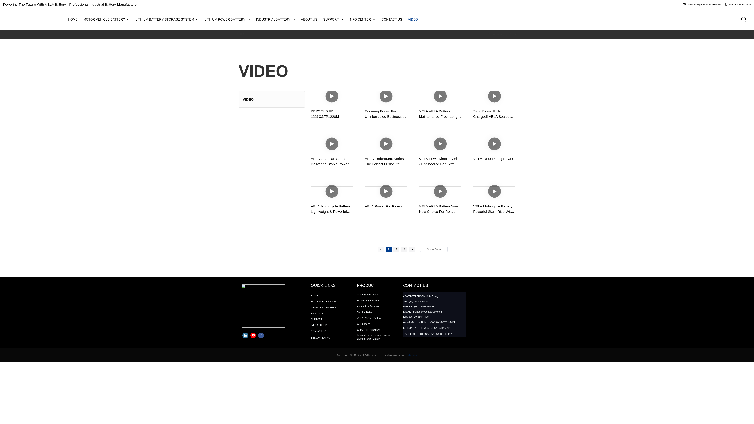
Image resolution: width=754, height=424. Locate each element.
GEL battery (363, 324)
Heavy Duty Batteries (368, 300)
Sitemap (411, 354)
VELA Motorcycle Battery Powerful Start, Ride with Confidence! (493, 209)
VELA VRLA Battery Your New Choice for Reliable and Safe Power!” (438, 209)
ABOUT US (317, 313)
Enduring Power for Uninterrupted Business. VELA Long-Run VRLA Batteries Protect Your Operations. (384, 114)
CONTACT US (318, 331)
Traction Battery (365, 312)
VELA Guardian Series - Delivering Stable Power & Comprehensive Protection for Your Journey (331, 162)
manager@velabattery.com (704, 4)
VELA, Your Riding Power (493, 159)
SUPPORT (316, 319)
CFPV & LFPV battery (368, 330)
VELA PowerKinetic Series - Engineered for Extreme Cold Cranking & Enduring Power (439, 162)
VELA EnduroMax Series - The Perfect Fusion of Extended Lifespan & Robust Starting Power (385, 162)
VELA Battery (496, 34)
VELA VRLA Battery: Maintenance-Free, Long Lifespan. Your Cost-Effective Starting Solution (439, 114)
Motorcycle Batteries (368, 294)
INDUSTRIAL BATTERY (323, 307)
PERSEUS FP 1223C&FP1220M (325, 114)
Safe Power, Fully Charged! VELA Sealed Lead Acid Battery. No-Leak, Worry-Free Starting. (494, 114)
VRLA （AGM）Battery (369, 318)
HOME (314, 295)
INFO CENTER (319, 325)
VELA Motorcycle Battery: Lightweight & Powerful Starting (331, 209)
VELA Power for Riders (383, 206)
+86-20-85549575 (740, 4)
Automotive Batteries (368, 306)
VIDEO (513, 34)
